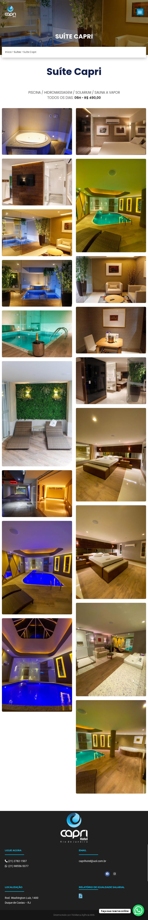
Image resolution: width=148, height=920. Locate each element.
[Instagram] (114, 873)
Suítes (17, 52)
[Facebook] (107, 873)
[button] (140, 12)
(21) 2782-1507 (17, 861)
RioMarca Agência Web (83, 915)
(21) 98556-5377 (18, 866)
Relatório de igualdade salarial (101, 887)
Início (8, 52)
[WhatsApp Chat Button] (138, 910)
